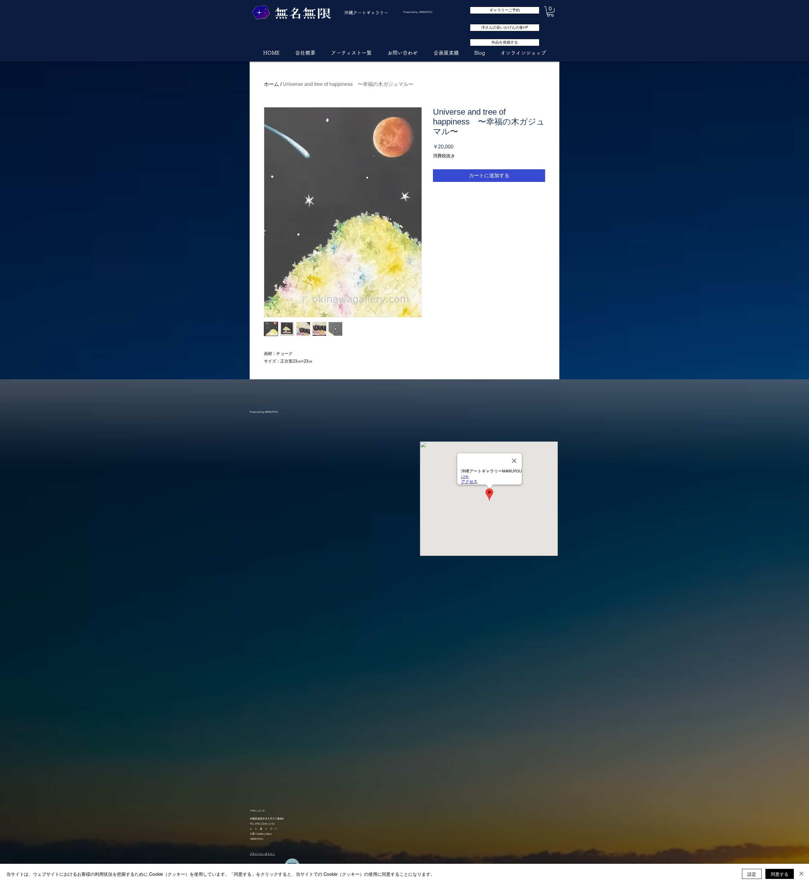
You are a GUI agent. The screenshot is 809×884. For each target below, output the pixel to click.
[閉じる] (801, 874)
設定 (751, 874)
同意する (779, 874)
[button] (550, 11)
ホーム (271, 84)
